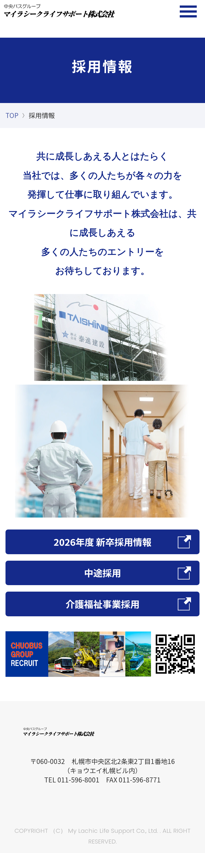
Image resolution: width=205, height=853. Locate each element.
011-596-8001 (79, 779)
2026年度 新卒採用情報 (103, 541)
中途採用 (102, 572)
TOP (12, 115)
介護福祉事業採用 (103, 604)
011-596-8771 (140, 779)
